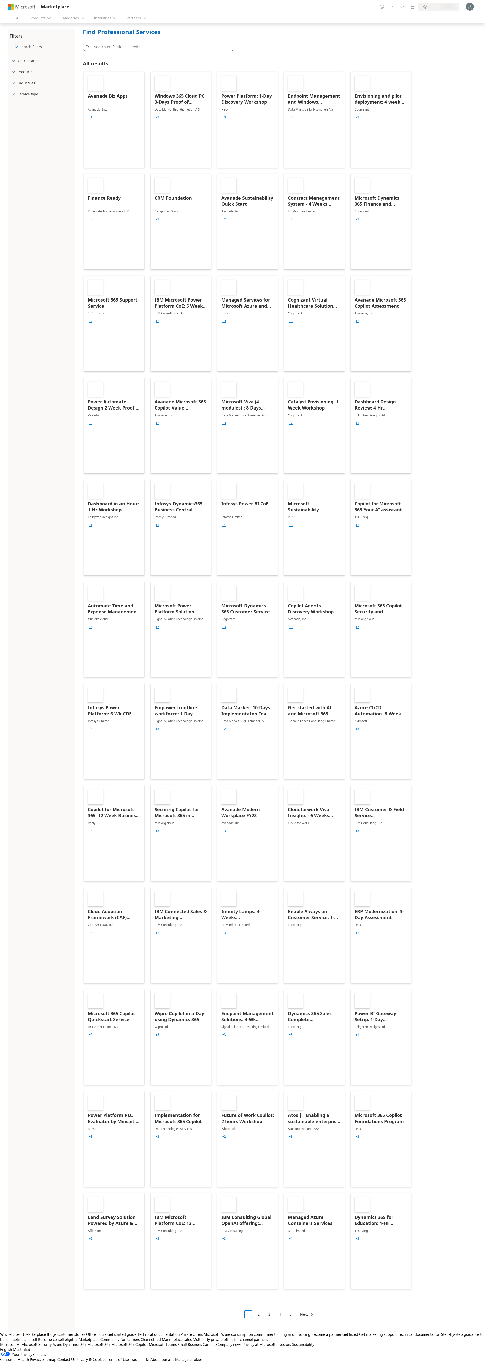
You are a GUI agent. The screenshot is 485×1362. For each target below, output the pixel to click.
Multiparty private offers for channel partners (230, 1339)
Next (304, 1314)
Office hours (96, 1334)
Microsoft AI (10, 1344)
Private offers (192, 1334)
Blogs (51, 1334)
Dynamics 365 (74, 1344)
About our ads (162, 1359)
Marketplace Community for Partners (109, 1339)
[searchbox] (46, 46)
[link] (114, 120)
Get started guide (121, 1334)
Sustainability (303, 1344)
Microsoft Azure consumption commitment (240, 1334)
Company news (228, 1344)
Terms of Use (118, 1359)
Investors (283, 1344)
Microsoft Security (36, 1344)
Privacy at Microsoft (259, 1344)
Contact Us (66, 1359)
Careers (209, 1344)
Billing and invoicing (293, 1334)
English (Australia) (15, 1349)
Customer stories (71, 1334)
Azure (57, 1344)
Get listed (350, 1334)
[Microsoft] (21, 7)
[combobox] (160, 47)
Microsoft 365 (98, 1344)
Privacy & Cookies (91, 1359)
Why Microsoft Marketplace (23, 1334)
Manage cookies (188, 1359)
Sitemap (49, 1359)
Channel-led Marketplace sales (166, 1339)
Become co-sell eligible (58, 1339)
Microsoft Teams (163, 1344)
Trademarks (139, 1359)
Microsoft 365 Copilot (129, 1344)
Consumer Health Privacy (20, 1359)
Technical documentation (158, 1334)
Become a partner (326, 1334)
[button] (87, 47)
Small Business (190, 1344)
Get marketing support (378, 1334)
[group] (90, 117)
